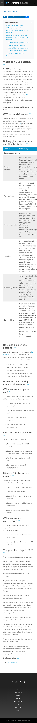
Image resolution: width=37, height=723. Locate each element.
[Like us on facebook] (12, 682)
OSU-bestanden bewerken (16, 45)
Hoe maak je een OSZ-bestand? (16, 35)
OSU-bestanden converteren (17, 50)
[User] (31, 3)
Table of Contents (12, 11)
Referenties (10, 56)
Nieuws (18, 695)
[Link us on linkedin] (25, 682)
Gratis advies (18, 701)
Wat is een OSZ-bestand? (14, 25)
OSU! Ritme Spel (12, 663)
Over (18, 710)
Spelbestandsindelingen (16, 17)
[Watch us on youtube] (21, 682)
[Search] (34, 3)
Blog (18, 704)
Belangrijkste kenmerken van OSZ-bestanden (17, 31)
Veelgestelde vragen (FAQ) (14, 53)
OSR (27, 95)
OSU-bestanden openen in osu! (18, 43)
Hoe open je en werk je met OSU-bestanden (17, 39)
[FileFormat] (13, 3)
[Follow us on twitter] (16, 682)
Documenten (18, 692)
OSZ (27, 17)
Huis (5, 17)
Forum (18, 698)
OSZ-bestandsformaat (13, 28)
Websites (18, 707)
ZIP (20, 124)
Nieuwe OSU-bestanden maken (18, 48)
